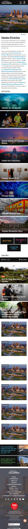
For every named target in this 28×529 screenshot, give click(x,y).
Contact (14, 482)
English (12, 524)
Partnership (14, 478)
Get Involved (14, 490)
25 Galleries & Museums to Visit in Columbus (13, 298)
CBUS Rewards (14, 494)
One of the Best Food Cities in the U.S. (14, 512)
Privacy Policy (14, 488)
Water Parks (7, 241)
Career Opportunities (14, 484)
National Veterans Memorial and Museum (13, 142)
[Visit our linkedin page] (20, 499)
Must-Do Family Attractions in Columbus (12, 280)
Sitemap (13, 486)
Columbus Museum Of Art (10, 178)
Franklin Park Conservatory (11, 160)
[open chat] (25, 520)
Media (14, 477)
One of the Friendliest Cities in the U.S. (14, 513)
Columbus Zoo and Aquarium (11, 108)
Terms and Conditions (14, 492)
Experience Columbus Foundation (14, 495)
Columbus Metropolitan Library (12, 231)
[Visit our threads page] (17, 499)
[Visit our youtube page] (23, 499)
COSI (3, 125)
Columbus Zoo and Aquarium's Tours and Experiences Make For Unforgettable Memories (14, 314)
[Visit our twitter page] (11, 499)
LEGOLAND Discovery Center (11, 213)
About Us (14, 480)
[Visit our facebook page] (5, 499)
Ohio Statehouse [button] (17, 56)
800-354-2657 (17, 519)
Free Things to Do (21, 241)
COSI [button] (23, 64)
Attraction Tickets (14, 248)
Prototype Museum (8, 196)
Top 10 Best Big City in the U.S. (14, 511)
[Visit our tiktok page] (14, 499)
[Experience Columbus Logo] (6, 2)
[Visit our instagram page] (8, 499)
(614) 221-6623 (11, 519)
